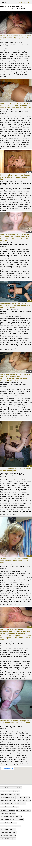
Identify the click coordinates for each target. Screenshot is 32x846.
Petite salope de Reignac (7, 810)
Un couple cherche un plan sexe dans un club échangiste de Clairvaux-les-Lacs (15, 38)
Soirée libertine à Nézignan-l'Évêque (11, 788)
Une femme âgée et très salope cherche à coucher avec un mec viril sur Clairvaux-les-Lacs (15, 305)
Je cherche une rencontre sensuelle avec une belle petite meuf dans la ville (14, 561)
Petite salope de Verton (23, 797)
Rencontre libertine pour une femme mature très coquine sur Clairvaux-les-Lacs (15, 177)
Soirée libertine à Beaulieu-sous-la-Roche (12, 804)
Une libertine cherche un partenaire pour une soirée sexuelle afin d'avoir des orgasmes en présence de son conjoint (15, 237)
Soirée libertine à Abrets (23, 810)
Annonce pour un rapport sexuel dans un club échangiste (15, 470)
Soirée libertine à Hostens (8, 800)
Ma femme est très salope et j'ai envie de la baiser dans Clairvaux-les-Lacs (15, 722)
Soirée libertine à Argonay (8, 839)
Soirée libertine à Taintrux (8, 813)
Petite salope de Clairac (24, 800)
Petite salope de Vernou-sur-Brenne (11, 816)
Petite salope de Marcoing (8, 835)
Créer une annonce (25, 2)
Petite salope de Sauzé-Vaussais (9, 791)
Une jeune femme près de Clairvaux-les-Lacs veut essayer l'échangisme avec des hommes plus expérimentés (15, 105)
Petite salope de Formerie (8, 829)
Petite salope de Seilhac (7, 797)
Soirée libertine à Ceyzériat (8, 832)
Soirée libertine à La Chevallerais (10, 794)
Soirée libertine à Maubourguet (9, 807)
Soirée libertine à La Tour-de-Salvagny (11, 819)
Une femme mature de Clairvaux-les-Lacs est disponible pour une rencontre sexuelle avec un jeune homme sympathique (15, 377)
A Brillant (3, 2)
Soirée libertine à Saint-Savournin (10, 826)
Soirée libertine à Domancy (8, 823)
